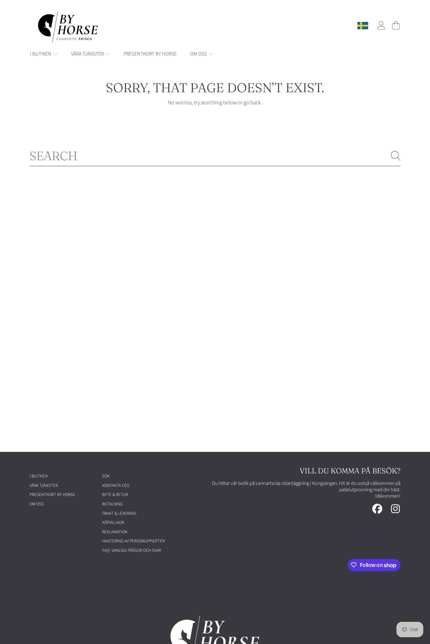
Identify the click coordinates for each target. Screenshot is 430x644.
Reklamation (114, 532)
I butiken (41, 54)
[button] (395, 25)
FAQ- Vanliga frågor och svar (131, 550)
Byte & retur (115, 495)
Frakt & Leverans (119, 513)
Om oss (199, 54)
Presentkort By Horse (52, 495)
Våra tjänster (88, 54)
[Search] (396, 155)
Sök (106, 476)
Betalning (112, 504)
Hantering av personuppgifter (133, 541)
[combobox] (215, 155)
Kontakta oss (115, 485)
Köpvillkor (113, 523)
